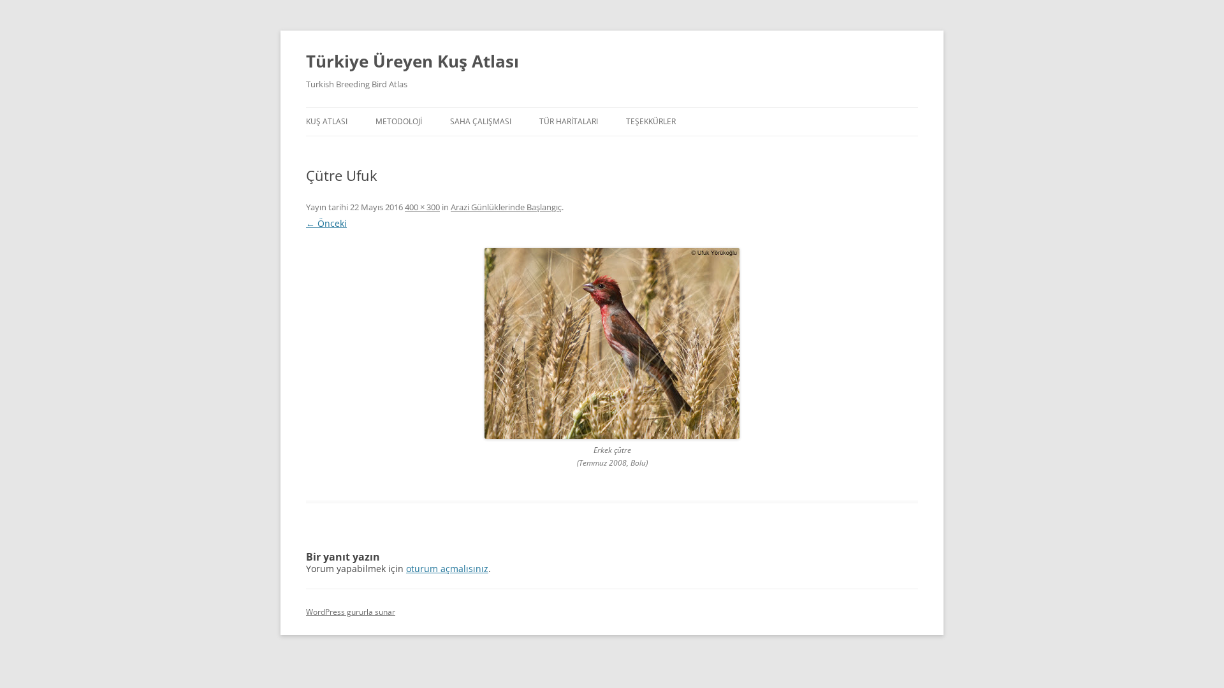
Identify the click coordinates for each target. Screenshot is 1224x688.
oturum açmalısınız (447, 569)
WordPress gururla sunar (350, 611)
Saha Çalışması (480, 121)
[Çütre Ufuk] (612, 343)
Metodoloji (398, 121)
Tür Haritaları (568, 121)
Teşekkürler (651, 121)
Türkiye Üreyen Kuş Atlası (412, 61)
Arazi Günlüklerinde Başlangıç (506, 207)
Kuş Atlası (326, 121)
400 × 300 (422, 207)
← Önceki (326, 223)
